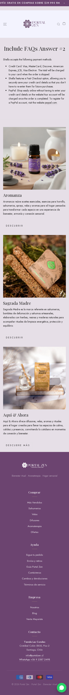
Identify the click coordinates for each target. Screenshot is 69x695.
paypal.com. (51, 102)
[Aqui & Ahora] (34, 378)
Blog (34, 613)
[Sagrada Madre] (34, 266)
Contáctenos (34, 572)
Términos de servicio (34, 584)
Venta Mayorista (34, 619)
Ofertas (34, 532)
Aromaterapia (35, 526)
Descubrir (14, 225)
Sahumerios (35, 508)
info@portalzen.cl (34, 655)
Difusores (34, 520)
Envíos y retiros (34, 561)
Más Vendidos (34, 502)
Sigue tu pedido (34, 555)
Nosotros (34, 607)
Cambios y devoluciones (34, 578)
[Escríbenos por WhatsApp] (61, 687)
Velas (34, 514)
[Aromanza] (34, 158)
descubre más (18, 445)
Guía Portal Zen (34, 567)
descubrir (14, 337)
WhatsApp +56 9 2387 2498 (34, 659)
